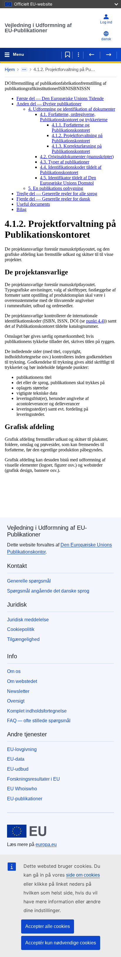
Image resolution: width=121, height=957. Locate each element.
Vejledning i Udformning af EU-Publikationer (38, 27)
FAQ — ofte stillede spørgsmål (38, 720)
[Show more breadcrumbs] (24, 69)
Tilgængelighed (23, 639)
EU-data (15, 759)
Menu (18, 54)
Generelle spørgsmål (29, 580)
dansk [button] (106, 39)
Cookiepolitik (20, 629)
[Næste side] (108, 54)
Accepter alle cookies (47, 926)
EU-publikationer (24, 798)
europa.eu (46, 844)
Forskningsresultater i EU (33, 779)
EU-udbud (17, 769)
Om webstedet (22, 681)
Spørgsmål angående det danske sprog (48, 590)
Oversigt (15, 700)
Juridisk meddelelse (28, 619)
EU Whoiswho (22, 788)
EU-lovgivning (22, 749)
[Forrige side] (91, 54)
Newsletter (18, 691)
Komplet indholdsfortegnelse (37, 710)
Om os (14, 671)
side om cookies (83, 874)
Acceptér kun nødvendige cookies (60, 942)
